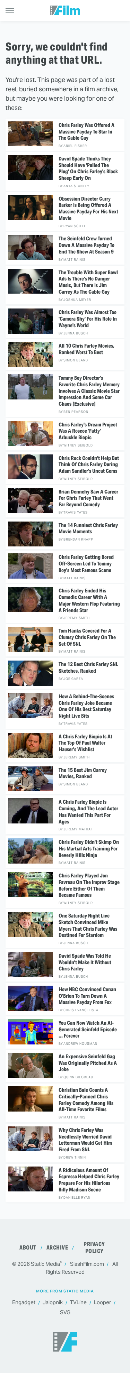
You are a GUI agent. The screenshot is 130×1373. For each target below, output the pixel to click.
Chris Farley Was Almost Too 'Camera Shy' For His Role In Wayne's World (88, 319)
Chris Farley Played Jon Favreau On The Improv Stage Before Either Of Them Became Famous (89, 885)
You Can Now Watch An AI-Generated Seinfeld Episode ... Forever (88, 1029)
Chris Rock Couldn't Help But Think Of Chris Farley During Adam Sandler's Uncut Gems (89, 464)
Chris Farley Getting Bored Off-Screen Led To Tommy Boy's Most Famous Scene (86, 563)
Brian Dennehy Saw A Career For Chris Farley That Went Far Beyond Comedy (88, 498)
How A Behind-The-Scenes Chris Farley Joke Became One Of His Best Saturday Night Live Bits (86, 706)
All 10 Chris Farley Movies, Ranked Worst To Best (86, 349)
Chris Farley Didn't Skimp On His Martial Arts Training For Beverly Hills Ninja (89, 848)
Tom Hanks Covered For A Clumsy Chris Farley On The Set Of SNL (87, 637)
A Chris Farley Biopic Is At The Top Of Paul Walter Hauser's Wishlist (85, 743)
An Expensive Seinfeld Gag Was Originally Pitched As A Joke (88, 1063)
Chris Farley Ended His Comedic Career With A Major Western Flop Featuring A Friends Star (89, 600)
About (27, 1247)
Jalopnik (53, 1302)
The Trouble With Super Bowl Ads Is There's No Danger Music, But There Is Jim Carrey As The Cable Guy (88, 282)
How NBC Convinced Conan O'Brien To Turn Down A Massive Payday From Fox (87, 996)
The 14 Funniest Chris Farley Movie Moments (88, 528)
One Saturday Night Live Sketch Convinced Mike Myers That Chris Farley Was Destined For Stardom (88, 925)
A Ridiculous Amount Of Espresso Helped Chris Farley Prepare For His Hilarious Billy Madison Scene (89, 1180)
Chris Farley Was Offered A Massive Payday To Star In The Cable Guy (86, 131)
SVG (65, 1312)
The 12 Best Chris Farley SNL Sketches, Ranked (88, 667)
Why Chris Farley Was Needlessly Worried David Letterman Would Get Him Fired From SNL (85, 1140)
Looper (102, 1302)
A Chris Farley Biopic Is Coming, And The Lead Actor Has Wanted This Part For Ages (88, 811)
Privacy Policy (94, 1248)
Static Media (45, 1264)
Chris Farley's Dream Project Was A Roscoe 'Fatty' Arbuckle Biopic (88, 431)
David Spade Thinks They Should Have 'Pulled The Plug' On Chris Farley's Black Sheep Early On (88, 168)
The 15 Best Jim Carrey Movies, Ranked (83, 773)
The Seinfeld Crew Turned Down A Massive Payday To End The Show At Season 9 (86, 245)
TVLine (78, 1302)
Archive (57, 1247)
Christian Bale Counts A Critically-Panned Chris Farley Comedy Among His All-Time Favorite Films (86, 1100)
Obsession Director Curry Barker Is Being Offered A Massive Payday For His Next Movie (88, 208)
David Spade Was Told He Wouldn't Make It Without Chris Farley (85, 962)
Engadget (23, 1302)
